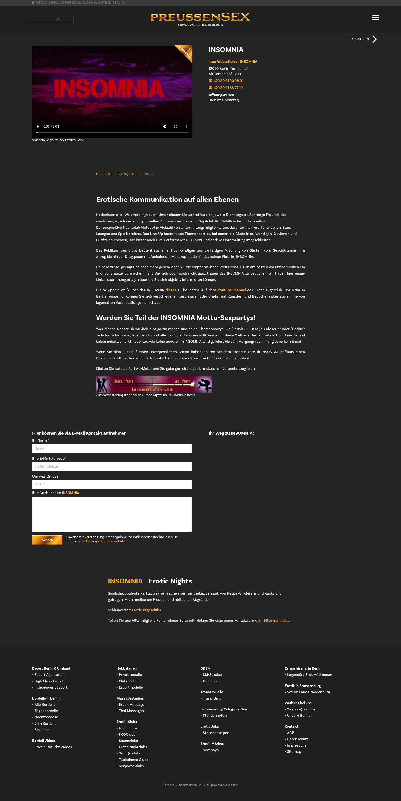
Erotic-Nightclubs (146, 610)
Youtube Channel (232, 290)
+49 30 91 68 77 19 (228, 87)
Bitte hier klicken (277, 620)
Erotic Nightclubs (126, 174)
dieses (171, 290)
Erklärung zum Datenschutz (104, 541)
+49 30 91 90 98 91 (228, 81)
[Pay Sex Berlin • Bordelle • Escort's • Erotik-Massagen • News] (200, 17)
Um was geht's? (45, 476)
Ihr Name (40, 440)
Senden (47, 540)
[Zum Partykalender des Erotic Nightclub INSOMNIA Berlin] (200, 384)
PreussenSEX (104, 174)
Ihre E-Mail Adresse (49, 458)
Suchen (58, 19)
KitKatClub (360, 39)
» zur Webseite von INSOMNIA (233, 61)
